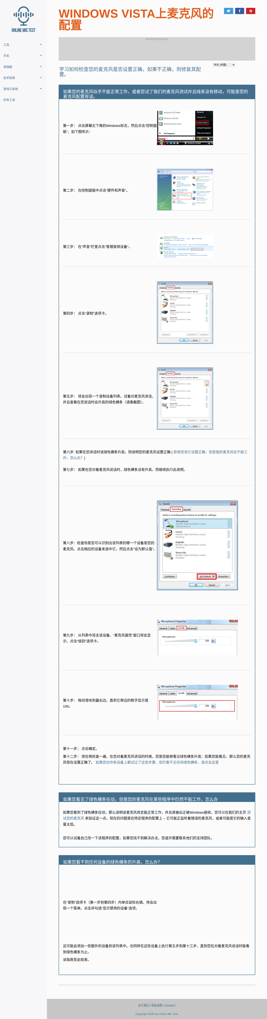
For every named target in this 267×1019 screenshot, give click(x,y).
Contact (169, 1005)
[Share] (239, 11)
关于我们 (143, 1005)
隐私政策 (156, 1005)
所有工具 (9, 99)
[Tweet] (228, 11)
